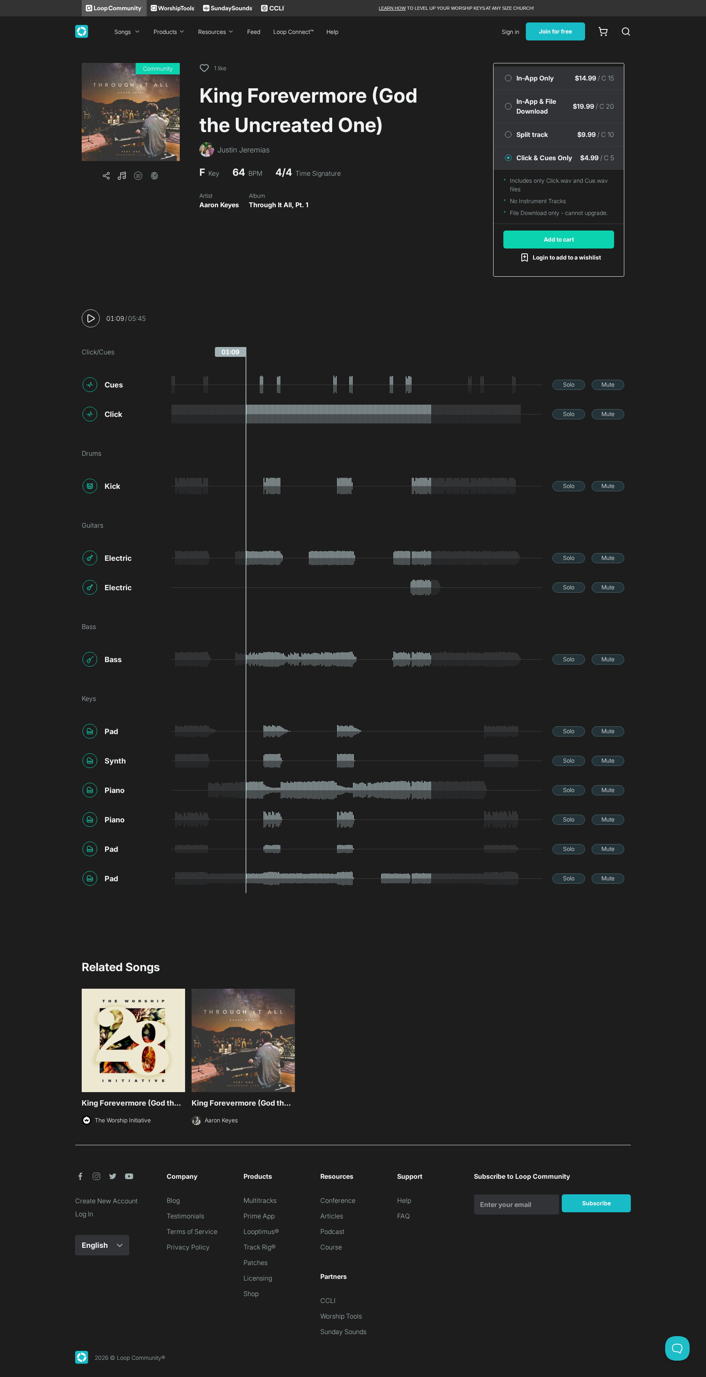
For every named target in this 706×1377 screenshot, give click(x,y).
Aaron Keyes (219, 205)
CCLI (327, 1300)
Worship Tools (341, 1316)
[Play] (91, 318)
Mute (607, 384)
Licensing (258, 1278)
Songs (122, 31)
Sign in (510, 31)
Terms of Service (192, 1231)
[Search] (626, 31)
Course (331, 1247)
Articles (331, 1216)
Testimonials (185, 1216)
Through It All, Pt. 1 (278, 205)
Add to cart (559, 239)
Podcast (332, 1231)
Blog (173, 1200)
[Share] (106, 176)
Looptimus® (261, 1231)
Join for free (555, 31)
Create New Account (106, 1201)
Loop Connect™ (293, 31)
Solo (568, 384)
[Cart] (603, 31)
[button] (131, 112)
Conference (337, 1200)
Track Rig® (260, 1247)
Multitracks (260, 1200)
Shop (251, 1294)
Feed (253, 31)
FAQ (403, 1216)
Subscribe (596, 1203)
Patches (256, 1262)
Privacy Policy (188, 1247)
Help (332, 31)
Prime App (259, 1216)
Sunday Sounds (343, 1332)
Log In (84, 1214)
